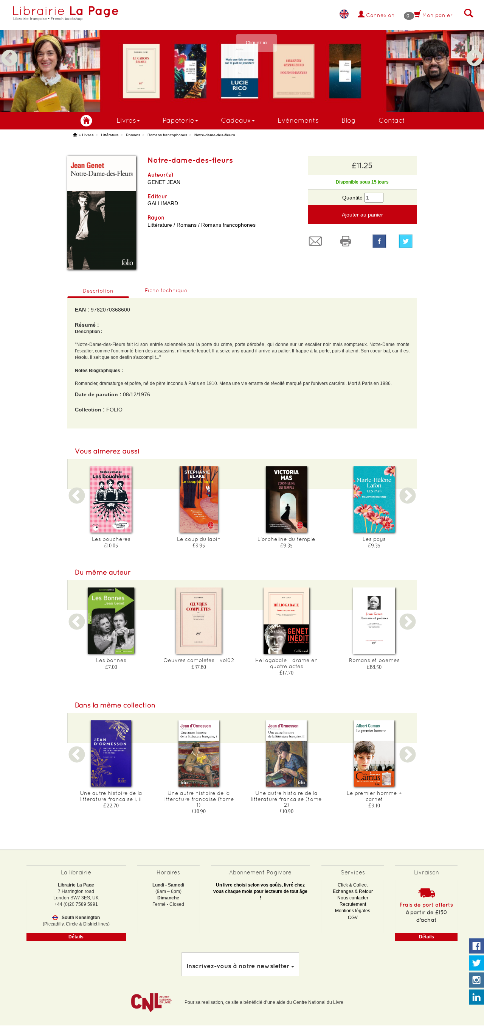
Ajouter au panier (362, 215)
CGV (353, 917)
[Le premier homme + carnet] (374, 753)
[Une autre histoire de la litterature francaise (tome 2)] (286, 753)
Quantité (352, 198)
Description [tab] (98, 291)
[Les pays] (374, 499)
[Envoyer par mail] (317, 241)
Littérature (110, 135)
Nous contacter (352, 898)
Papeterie (178, 120)
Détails (76, 937)
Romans (133, 135)
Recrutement (353, 904)
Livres (126, 120)
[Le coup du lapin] (199, 499)
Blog (348, 120)
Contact (392, 120)
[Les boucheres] (111, 499)
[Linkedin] (476, 997)
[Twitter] (407, 241)
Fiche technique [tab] (166, 290)
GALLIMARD (162, 203)
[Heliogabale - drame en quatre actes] (286, 620)
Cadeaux (236, 120)
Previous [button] (9, 49)
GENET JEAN (163, 182)
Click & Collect (353, 885)
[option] (242, 56)
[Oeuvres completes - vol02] (199, 620)
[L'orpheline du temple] (286, 499)
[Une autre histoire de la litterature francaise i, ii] (111, 753)
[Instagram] (476, 980)
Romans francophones (167, 135)
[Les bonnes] (111, 620)
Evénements (298, 120)
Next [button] (474, 49)
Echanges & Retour (353, 891)
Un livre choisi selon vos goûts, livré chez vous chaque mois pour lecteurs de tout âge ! (260, 891)
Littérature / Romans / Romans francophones (201, 225)
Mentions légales (352, 910)
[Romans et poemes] (374, 620)
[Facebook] (379, 241)
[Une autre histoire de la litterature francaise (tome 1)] (199, 753)
